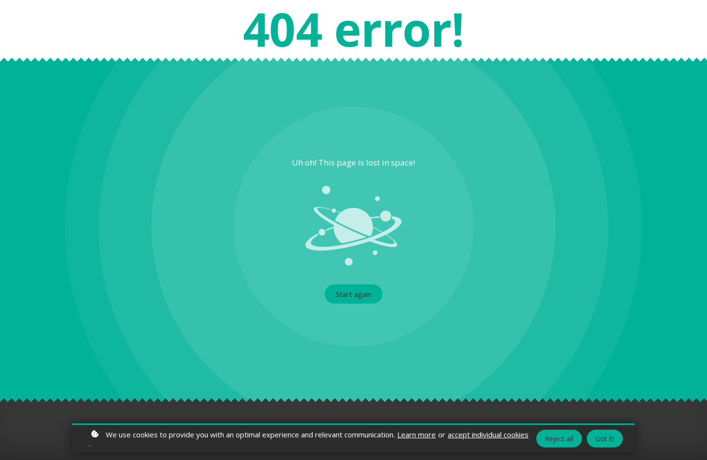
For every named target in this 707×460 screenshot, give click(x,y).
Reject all (559, 438)
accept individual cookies (488, 434)
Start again (353, 294)
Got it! (604, 438)
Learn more (416, 434)
